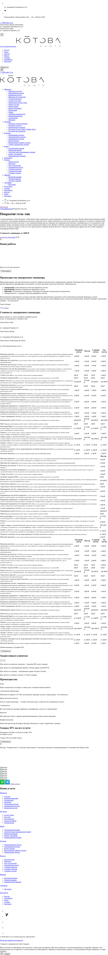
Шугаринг (12, 184)
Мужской (11, 120)
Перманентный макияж (12, 882)
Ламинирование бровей (17, 156)
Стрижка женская (14, 169)
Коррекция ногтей (15, 95)
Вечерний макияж (15, 177)
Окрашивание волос (15, 167)
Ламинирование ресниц (17, 137)
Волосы (7, 160)
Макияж (7, 175)
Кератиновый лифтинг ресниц (19, 143)
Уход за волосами (14, 165)
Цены (6, 52)
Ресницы (7, 133)
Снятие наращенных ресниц (18, 144)
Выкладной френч (15, 108)
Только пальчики (10, 821)
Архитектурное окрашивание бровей (21, 152)
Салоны (7, 57)
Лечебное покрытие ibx (16, 114)
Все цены (11, 237)
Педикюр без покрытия (16, 131)
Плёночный (12, 110)
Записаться (4, 67)
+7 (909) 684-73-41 (6, 23)
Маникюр (7, 89)
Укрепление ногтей (11, 804)
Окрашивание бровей (16, 148)
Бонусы (7, 54)
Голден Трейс (9, 815)
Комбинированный (15, 116)
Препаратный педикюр (16, 127)
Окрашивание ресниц (16, 139)
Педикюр (7, 122)
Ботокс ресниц (13, 141)
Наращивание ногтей (16, 93)
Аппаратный (13, 118)
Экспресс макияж (14, 181)
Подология (8, 186)
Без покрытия (9, 819)
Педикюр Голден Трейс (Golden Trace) (22, 129)
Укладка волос (13, 162)
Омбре (10, 112)
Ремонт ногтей (13, 104)
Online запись (15, 784)
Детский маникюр (15, 99)
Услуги (6, 50)
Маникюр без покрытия (17, 97)
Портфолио (8, 59)
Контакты (7, 61)
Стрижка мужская (14, 171)
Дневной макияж (14, 179)
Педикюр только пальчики (18, 124)
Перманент (8, 158)
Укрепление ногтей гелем (17, 103)
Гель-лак (7, 796)
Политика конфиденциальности (11, 940)
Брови (6, 146)
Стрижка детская (14, 173)
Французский (13, 106)
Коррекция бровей (15, 150)
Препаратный (9, 823)
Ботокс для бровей (15, 154)
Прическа (11, 163)
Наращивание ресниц (16, 135)
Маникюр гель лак (15, 91)
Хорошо (7, 954)
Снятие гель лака (14, 101)
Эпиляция (7, 183)
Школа (6, 56)
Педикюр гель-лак (15, 125)
